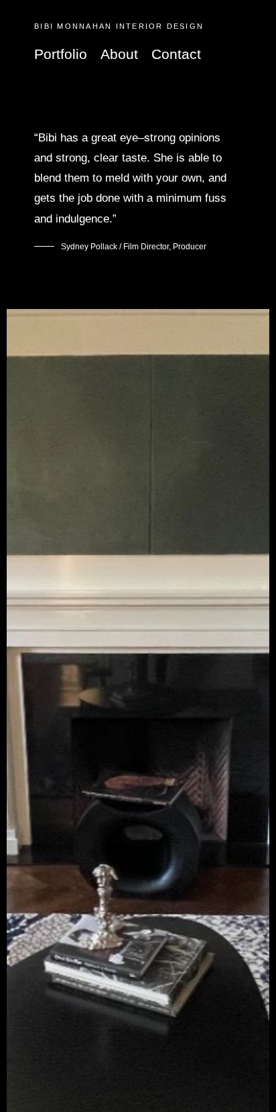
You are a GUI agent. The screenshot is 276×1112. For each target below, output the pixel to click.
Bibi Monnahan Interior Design (119, 26)
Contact (176, 54)
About (119, 54)
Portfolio (60, 54)
